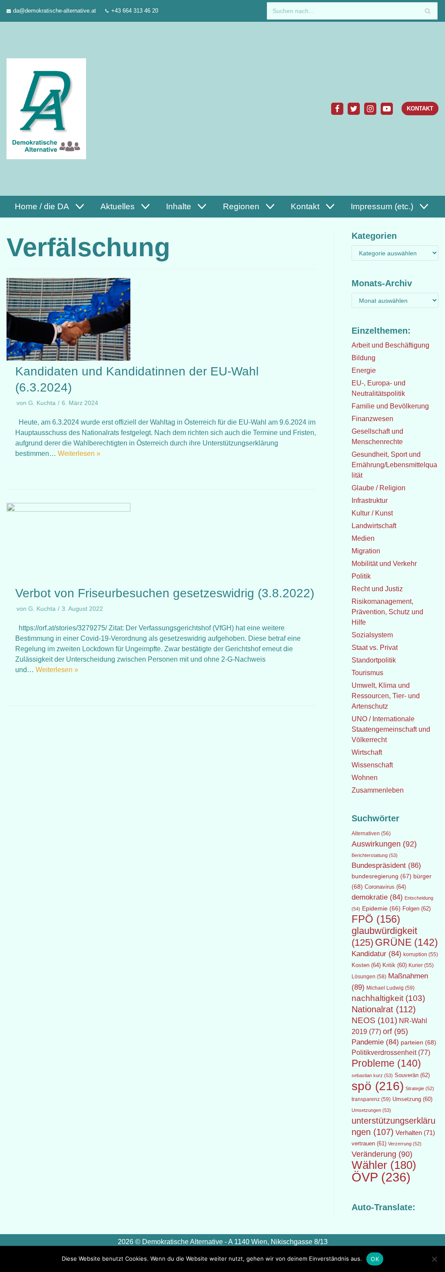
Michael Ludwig (390, 988)
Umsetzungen (371, 1110)
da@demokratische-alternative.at (54, 10)
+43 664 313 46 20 (134, 10)
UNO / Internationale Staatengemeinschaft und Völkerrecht (391, 729)
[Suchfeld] (428, 11)
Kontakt (420, 108)
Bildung (363, 358)
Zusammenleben (378, 790)
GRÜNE (406, 942)
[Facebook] (337, 109)
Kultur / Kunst (372, 513)
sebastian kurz (372, 1075)
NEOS (374, 1020)
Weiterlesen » (79, 453)
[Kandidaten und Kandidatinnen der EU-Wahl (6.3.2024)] (68, 358)
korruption (420, 954)
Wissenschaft (372, 765)
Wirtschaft (367, 752)
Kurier (421, 965)
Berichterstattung (375, 855)
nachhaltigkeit (388, 998)
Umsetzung (412, 1099)
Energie (364, 370)
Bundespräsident (386, 865)
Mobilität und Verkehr (384, 563)
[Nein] (434, 1259)
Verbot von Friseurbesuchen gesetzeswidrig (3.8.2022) (164, 593)
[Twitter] (354, 109)
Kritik (394, 965)
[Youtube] (387, 109)
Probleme (386, 1063)
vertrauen (369, 1144)
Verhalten (415, 1132)
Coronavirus (385, 887)
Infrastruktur (370, 500)
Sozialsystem (372, 635)
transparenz (371, 1099)
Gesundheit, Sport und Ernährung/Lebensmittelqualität (394, 465)
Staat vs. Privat (375, 647)
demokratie (377, 897)
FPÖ (376, 919)
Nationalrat (384, 1009)
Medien (363, 538)
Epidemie (381, 908)
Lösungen (369, 977)
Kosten (366, 965)
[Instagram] (370, 109)
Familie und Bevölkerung (390, 406)
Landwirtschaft (374, 525)
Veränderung (382, 1154)
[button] (78, 206)
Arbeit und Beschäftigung (390, 345)
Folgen (416, 908)
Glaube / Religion (378, 488)
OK (375, 1258)
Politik (361, 576)
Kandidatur (377, 954)
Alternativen (371, 833)
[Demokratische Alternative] (48, 108)
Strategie (419, 1088)
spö (378, 1086)
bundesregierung (382, 876)
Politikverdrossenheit (391, 1052)
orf (395, 1031)
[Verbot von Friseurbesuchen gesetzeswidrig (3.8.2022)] (68, 509)
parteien (418, 1042)
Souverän (412, 1075)
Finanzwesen (372, 418)
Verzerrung (405, 1143)
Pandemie (375, 1042)
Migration (366, 551)
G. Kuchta (42, 403)
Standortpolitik (374, 660)
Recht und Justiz (377, 588)
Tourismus (367, 672)
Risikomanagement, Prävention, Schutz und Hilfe (387, 612)
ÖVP (381, 1177)
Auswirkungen (384, 844)
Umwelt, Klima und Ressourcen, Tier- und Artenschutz (386, 696)
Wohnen (365, 777)
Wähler (384, 1165)
